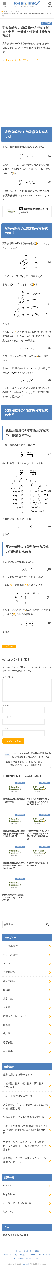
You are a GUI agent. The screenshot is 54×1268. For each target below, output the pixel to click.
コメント (8, 677)
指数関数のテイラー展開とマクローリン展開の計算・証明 (24, 1160)
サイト (5, 728)
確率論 (6, 1024)
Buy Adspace (10, 1194)
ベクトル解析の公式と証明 (17, 1095)
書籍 (37, 1251)
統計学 (6, 1033)
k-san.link (25, 1264)
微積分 (6, 989)
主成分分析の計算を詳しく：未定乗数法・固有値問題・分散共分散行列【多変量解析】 (24, 1146)
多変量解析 (9, 972)
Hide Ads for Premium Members (27, 1258)
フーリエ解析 (10, 945)
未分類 (6, 1007)
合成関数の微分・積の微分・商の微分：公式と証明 (24, 1085)
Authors (7, 1185)
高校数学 (8, 1051)
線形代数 (8, 1042)
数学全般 (8, 998)
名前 (5, 705)
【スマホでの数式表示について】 (23, 60)
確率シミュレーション (15, 1016)
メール (6, 717)
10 (26, 585)
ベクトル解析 (10, 954)
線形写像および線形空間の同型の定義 (23, 1117)
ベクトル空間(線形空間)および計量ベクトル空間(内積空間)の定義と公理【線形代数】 (25, 1130)
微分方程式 (10, 646)
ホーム (18, 1251)
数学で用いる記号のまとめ (17, 1074)
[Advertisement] (27, 93)
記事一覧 (8, 1211)
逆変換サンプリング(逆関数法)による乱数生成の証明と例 (25, 1106)
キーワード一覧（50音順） (17, 1203)
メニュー (8, 963)
